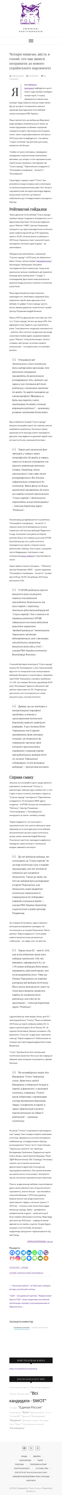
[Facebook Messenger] (29, 1258)
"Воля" (25, 1412)
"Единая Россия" (30, 1407)
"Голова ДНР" (15, 1416)
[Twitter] (17, 1252)
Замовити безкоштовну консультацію (31, 1476)
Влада (25, 1267)
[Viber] (45, 1252)
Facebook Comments (22, 1327)
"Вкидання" (15, 1420)
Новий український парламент (26, 1273)
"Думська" (26, 1416)
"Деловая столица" (30, 1420)
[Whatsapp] (34, 1252)
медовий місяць (43, 261)
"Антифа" (13, 1408)
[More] (45, 1258)
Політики (19, 1464)
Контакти (31, 1480)
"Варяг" (18, 1424)
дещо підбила (27, 556)
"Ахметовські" (15, 1412)
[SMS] (23, 1258)
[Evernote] (34, 1258)
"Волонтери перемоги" (40, 1387)
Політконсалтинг (38, 1464)
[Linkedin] (29, 1252)
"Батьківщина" (17, 1428)
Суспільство (42, 1468)
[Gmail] (12, 1258)
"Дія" (49, 1413)
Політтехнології (21, 1468)
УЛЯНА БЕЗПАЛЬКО (36, 1241)
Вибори (37, 1456)
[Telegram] (23, 1252)
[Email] (40, 1258)
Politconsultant (17, 76)
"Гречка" (13, 1394)
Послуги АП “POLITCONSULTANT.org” (31, 1472)
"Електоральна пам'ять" (19, 1387)
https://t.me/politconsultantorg (23, 1368)
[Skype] (40, 1252)
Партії (40, 1460)
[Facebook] (12, 1252)
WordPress (31, 1491)
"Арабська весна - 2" (39, 1412)
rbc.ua (50, 1241)
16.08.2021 (33, 76)
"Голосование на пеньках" (33, 1424)
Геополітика (25, 1460)
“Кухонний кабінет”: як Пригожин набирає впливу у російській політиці (29, 1287)
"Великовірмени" (38, 1416)
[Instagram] (17, 1258)
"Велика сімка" (23, 1394)
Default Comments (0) (39, 1327)
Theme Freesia (35, 1488)
